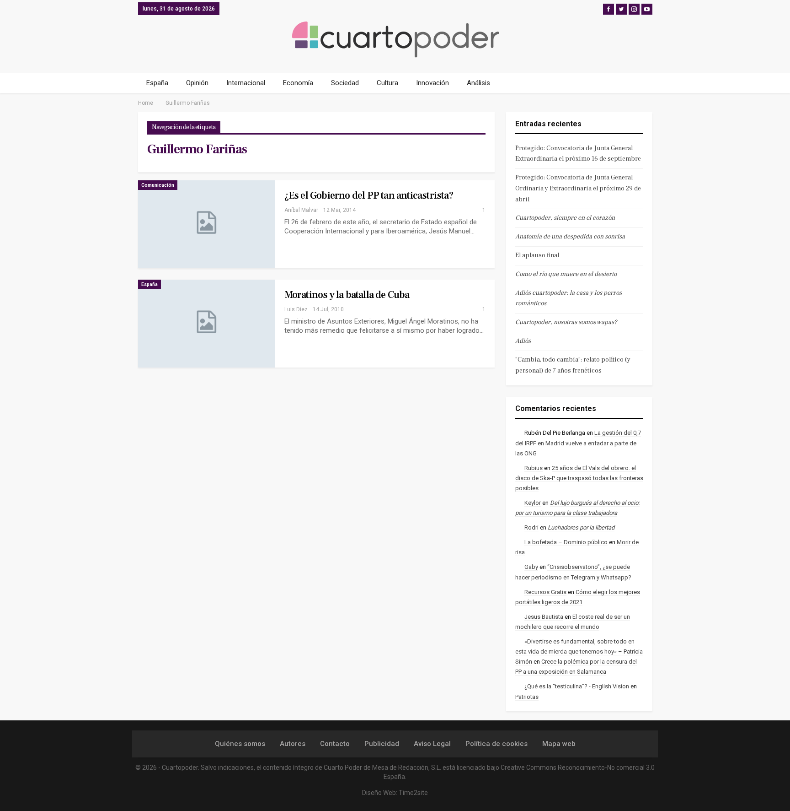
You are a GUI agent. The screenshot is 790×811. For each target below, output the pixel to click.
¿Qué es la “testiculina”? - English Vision (576, 686)
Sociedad (345, 83)
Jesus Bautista (543, 616)
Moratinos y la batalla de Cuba (347, 294)
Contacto (335, 744)
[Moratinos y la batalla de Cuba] (206, 324)
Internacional (245, 83)
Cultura (387, 83)
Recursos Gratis (545, 592)
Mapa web (559, 744)
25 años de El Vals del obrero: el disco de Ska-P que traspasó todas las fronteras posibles (579, 478)
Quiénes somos (240, 744)
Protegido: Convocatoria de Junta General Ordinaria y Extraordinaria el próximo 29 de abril (578, 188)
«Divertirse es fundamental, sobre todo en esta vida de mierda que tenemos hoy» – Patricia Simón (579, 651)
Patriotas (527, 696)
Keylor (532, 502)
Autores (292, 744)
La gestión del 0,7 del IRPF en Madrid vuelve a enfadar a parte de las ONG (578, 442)
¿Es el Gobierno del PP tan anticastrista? (368, 195)
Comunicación (157, 185)
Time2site (413, 792)
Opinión (197, 83)
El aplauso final (537, 255)
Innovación (432, 83)
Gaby (531, 566)
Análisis (478, 83)
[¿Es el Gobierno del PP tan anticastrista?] (206, 224)
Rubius (533, 468)
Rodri (531, 527)
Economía (298, 83)
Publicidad (381, 744)
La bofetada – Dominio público (566, 542)
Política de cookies (496, 744)
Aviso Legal (432, 744)
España (157, 83)
